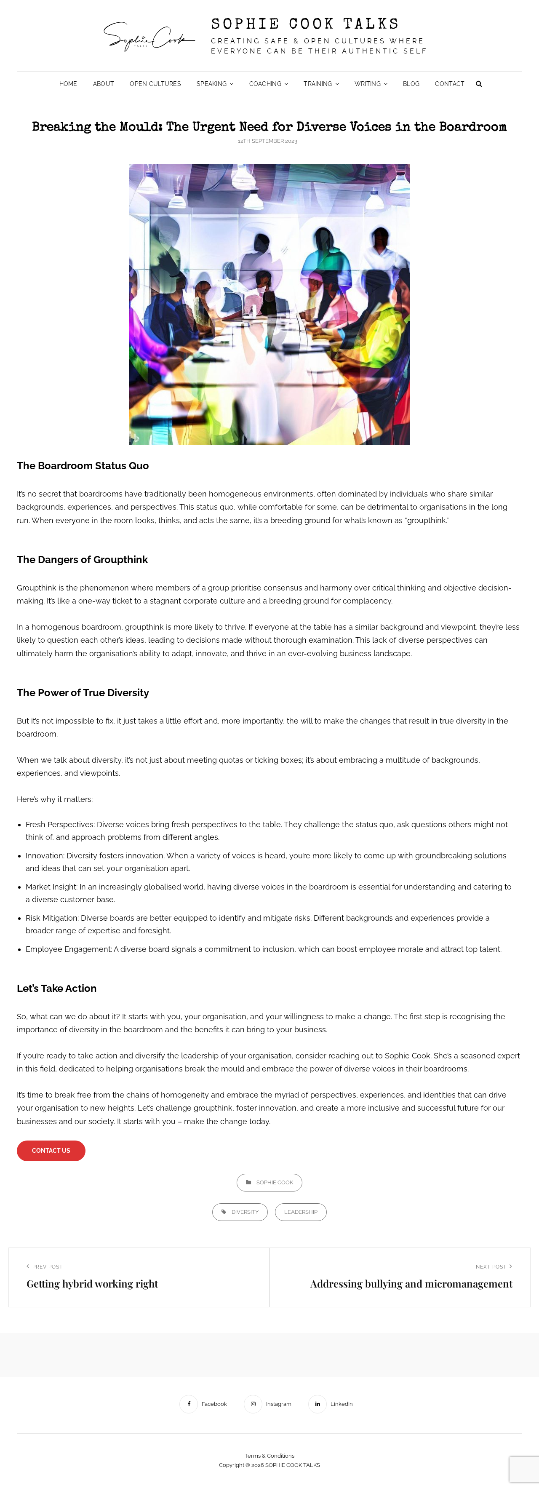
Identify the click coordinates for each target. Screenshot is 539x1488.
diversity (245, 1212)
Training (318, 83)
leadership (301, 1212)
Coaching (265, 83)
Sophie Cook (274, 1182)
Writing (368, 83)
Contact (449, 83)
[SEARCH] (478, 83)
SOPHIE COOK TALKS (306, 25)
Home (68, 83)
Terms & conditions (269, 1456)
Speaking (212, 83)
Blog (411, 83)
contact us (51, 1150)
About (103, 83)
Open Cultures (155, 83)
